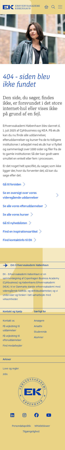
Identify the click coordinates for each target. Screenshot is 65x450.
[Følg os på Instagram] (24, 415)
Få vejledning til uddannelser (11, 328)
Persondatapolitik (21, 425)
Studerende (40, 331)
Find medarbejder (12, 345)
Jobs (5, 374)
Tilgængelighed (31, 431)
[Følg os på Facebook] (36, 415)
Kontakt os (8, 320)
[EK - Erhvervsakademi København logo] (23, 7)
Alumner (38, 337)
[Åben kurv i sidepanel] (46, 7)
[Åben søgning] (53, 7)
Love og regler (11, 368)
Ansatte (38, 326)
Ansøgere (39, 320)
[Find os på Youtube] (48, 415)
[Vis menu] (60, 6)
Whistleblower (42, 425)
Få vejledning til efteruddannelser (12, 338)
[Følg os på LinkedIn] (12, 415)
